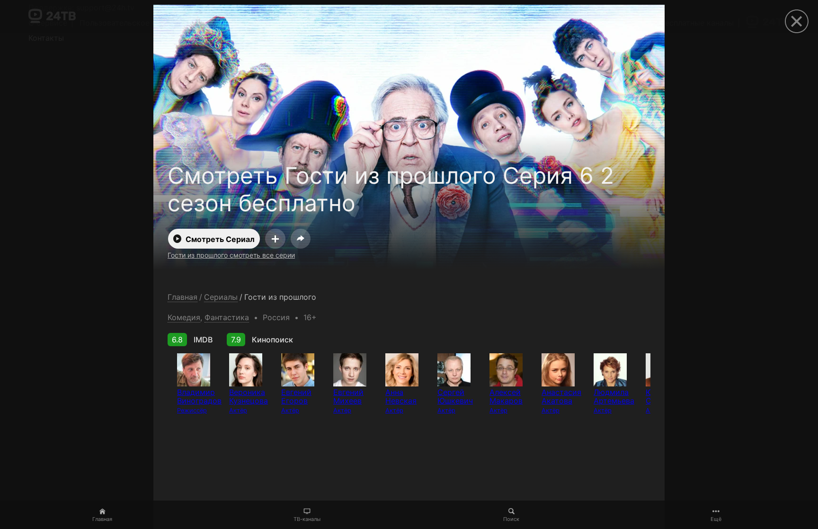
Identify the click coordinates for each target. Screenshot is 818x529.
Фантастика (226, 317)
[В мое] (275, 239)
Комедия (184, 317)
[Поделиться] (301, 239)
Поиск (511, 519)
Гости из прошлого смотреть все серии (231, 255)
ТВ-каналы (306, 519)
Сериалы (221, 297)
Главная (102, 519)
